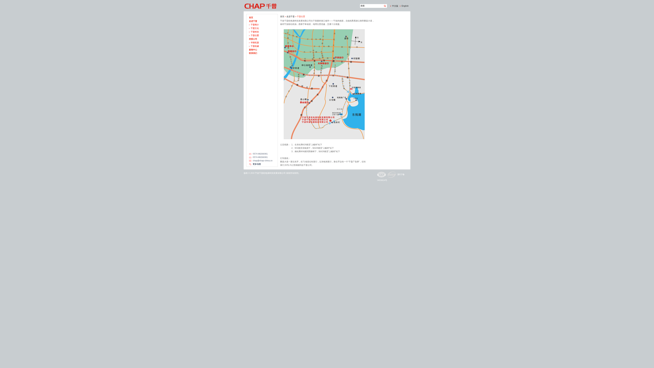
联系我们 (253, 53)
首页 (251, 17)
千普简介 (255, 25)
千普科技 (255, 32)
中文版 (395, 6)
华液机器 (255, 42)
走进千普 (253, 21)
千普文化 (255, 28)
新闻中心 (253, 50)
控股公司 (253, 39)
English (405, 6)
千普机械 (255, 46)
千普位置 (255, 35)
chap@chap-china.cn (262, 160)
